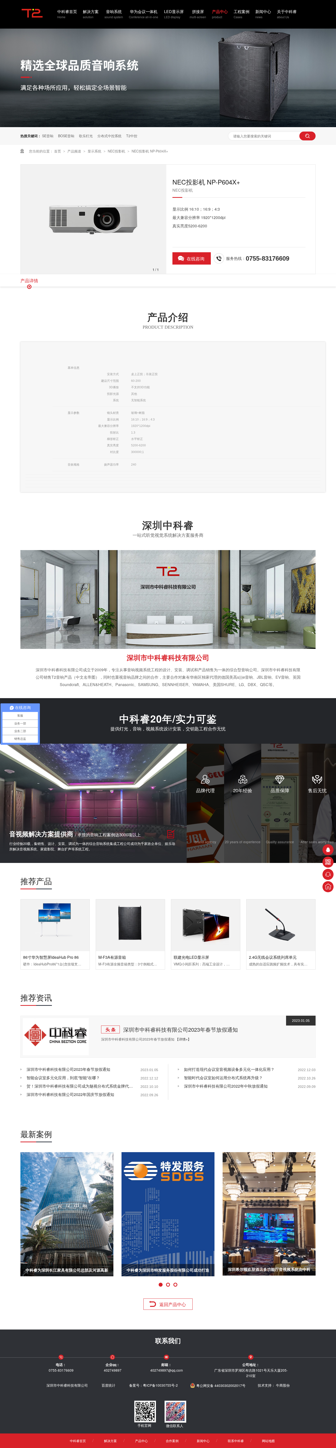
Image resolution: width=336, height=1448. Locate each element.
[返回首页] (328, 886)
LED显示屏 (174, 14)
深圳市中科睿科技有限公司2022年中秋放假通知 (226, 1086)
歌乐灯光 (86, 135)
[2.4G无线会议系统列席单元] (280, 925)
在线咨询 (195, 258)
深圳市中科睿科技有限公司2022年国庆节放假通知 (70, 1094)
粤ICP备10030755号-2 (160, 1385)
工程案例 (241, 14)
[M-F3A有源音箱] (130, 925)
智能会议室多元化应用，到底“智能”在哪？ (63, 1077)
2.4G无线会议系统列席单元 (273, 957)
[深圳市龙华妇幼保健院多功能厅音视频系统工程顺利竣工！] (66, 1214)
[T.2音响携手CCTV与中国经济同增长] (168, 1214)
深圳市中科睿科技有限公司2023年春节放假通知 (180, 1029)
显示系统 (95, 151)
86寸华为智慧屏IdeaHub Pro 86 (51, 957)
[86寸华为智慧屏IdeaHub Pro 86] (55, 925)
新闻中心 (263, 14)
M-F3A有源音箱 (112, 957)
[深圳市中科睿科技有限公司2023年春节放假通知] (56, 1036)
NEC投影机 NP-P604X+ (150, 151)
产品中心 (220, 14)
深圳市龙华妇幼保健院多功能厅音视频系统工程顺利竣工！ (67, 1271)
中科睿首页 (67, 14)
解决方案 (91, 14)
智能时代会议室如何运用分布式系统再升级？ (223, 1077)
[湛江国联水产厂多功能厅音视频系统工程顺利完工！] (269, 1214)
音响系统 (114, 14)
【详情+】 (183, 1039)
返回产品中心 (172, 1304)
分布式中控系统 (109, 135)
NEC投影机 (117, 151)
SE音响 (47, 135)
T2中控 (131, 135)
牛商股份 (283, 1385)
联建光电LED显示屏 (191, 957)
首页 (58, 151)
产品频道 (74, 151)
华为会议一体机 (143, 14)
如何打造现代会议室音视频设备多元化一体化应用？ (229, 1069)
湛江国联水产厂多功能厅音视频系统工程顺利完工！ (269, 1271)
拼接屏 (198, 14)
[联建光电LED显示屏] (205, 925)
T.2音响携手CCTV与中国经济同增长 (168, 1270)
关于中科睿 (287, 14)
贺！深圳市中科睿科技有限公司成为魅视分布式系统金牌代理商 (81, 1086)
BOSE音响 (66, 135)
